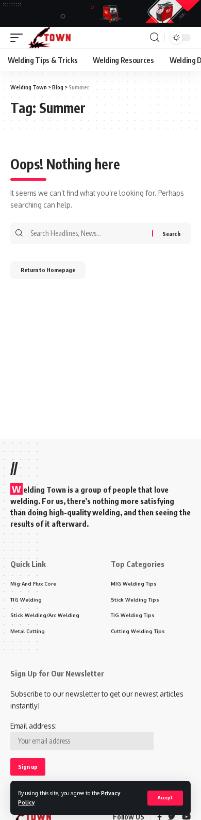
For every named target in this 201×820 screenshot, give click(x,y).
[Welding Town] (49, 38)
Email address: (33, 725)
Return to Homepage (48, 269)
